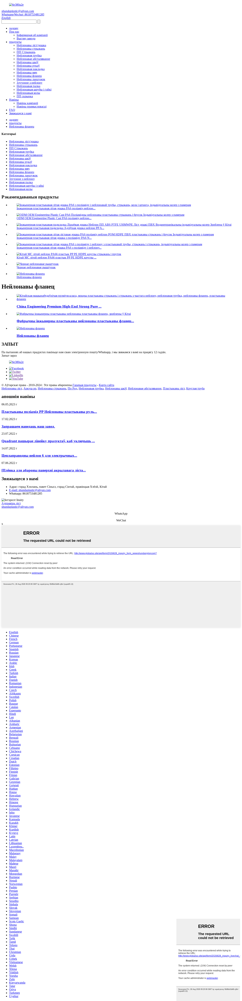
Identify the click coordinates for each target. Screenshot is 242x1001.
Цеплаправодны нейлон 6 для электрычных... (39, 456)
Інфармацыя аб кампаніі (32, 35)
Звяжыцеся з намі (20, 113)
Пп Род (72, 388)
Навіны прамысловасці (32, 106)
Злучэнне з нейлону (29, 82)
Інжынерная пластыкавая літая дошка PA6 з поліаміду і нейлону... (59, 247)
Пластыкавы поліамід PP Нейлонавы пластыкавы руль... (49, 412)
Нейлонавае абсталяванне (33, 58)
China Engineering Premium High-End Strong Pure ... (59, 306)
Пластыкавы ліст (174, 388)
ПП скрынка (25, 96)
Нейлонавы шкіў (27, 62)
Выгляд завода (26, 38)
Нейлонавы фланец (29, 75)
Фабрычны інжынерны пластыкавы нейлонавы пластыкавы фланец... (75, 321)
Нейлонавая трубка (29, 55)
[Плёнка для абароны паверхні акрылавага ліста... (44, 470)
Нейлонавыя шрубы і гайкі (34, 89)
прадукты (15, 41)
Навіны (14, 99)
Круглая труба (195, 388)
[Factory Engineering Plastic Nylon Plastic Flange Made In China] (74, 313)
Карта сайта (106, 385)
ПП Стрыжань (26, 52)
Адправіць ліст (11, 503)
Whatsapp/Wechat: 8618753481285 (23, 14)
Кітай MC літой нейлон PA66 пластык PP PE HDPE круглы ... (56, 257)
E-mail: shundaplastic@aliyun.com (30, 490)
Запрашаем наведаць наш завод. (28, 426)
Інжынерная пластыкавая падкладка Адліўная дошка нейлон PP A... (60, 228)
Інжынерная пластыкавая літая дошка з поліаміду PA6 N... (54, 237)
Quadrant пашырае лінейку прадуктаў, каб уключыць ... (48, 441)
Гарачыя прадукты (84, 385)
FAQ (12, 109)
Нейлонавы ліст (12, 388)
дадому (13, 28)
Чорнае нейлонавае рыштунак (36, 267)
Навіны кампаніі (27, 103)
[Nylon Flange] (31, 328)
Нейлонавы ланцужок (31, 79)
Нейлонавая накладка (31, 69)
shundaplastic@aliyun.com (18, 11)
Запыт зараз (9, 355)
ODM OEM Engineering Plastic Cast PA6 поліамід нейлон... (54, 218)
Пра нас (14, 31)
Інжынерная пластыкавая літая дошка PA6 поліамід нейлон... (56, 208)
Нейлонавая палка (28, 86)
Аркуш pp (29, 388)
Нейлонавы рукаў (28, 65)
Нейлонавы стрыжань (31, 48)
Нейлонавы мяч (27, 72)
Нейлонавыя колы (28, 92)
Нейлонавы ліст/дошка (31, 45)
